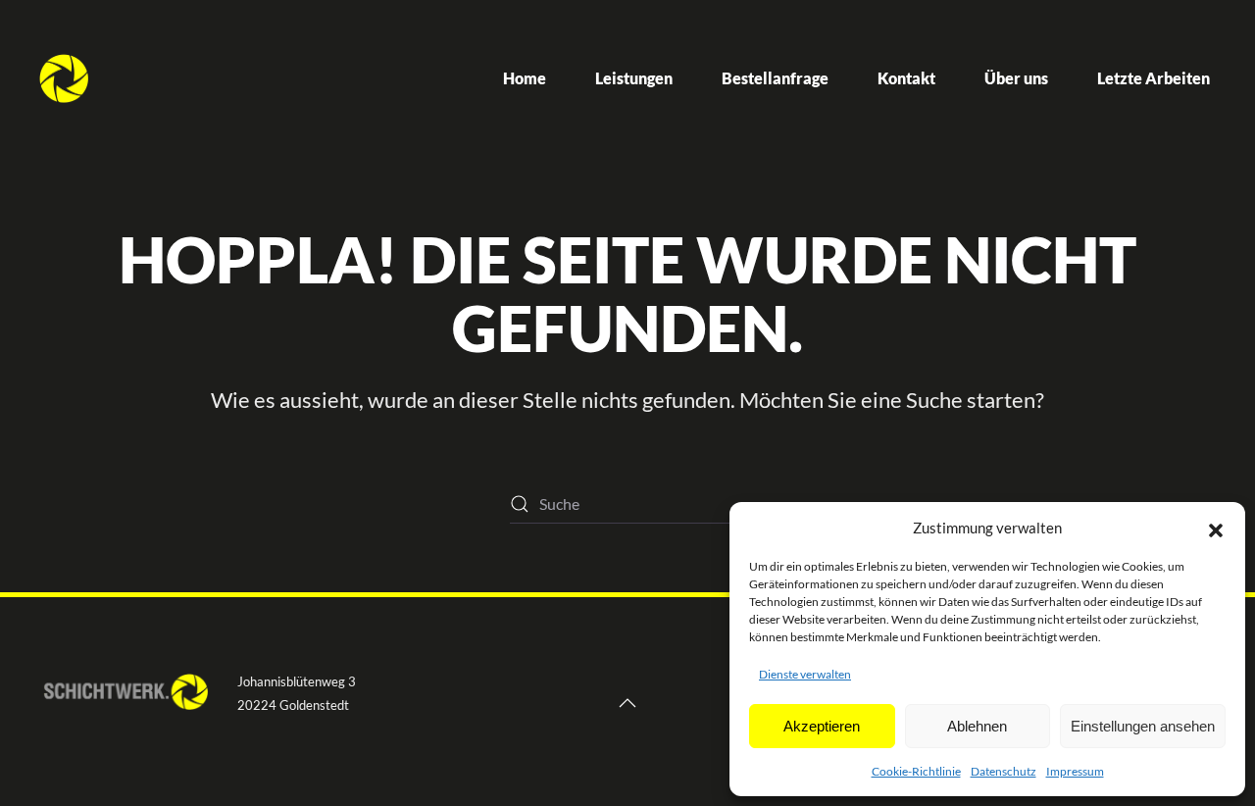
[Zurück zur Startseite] (63, 78)
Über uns (1016, 78)
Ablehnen (977, 726)
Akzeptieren (821, 726)
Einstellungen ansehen (1143, 726)
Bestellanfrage (775, 78)
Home (524, 78)
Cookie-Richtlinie (916, 771)
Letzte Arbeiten (1153, 78)
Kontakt (906, 78)
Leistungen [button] (634, 78)
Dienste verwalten (805, 674)
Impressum (1075, 771)
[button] (1216, 527)
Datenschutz (1003, 771)
